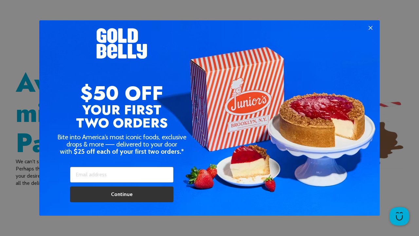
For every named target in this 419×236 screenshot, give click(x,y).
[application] (399, 216)
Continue (122, 194)
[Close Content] (370, 28)
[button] (209, 118)
